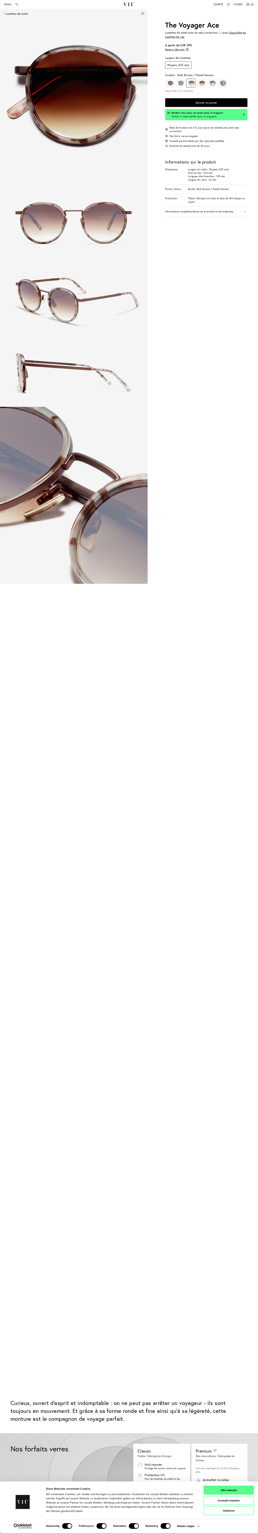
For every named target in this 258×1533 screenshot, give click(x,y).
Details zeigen (185, 1526)
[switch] (102, 1526)
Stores (238, 4)
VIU (129, 4)
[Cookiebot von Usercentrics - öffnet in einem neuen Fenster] (22, 1526)
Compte (218, 4)
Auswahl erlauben (229, 1500)
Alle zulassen (229, 1490)
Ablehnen (229, 1510)
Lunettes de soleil (17, 13)
